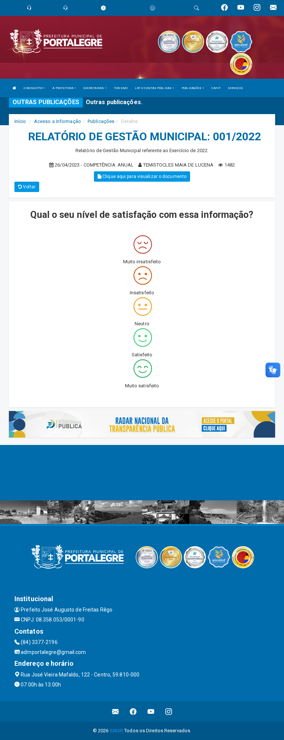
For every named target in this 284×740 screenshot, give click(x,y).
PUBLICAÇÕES (192, 88)
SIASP (116, 730)
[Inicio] (14, 88)
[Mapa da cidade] (142, 472)
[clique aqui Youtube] (151, 711)
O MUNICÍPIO (33, 88)
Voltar (29, 186)
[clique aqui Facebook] (133, 711)
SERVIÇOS (235, 88)
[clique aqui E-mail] (115, 711)
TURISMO (121, 88)
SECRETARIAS (94, 88)
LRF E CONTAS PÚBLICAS (153, 88)
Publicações (101, 121)
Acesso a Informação (57, 121)
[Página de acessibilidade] (152, 8)
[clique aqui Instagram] (168, 711)
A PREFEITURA (63, 88)
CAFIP (216, 88)
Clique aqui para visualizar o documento (143, 176)
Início (20, 121)
